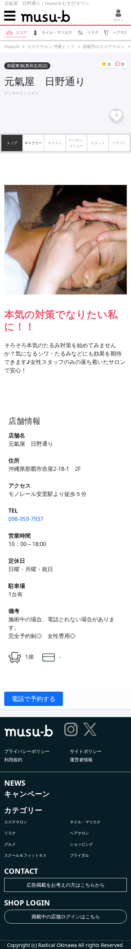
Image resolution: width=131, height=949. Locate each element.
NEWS (14, 783)
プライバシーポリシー (27, 751)
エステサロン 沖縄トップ (50, 46)
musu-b (11, 46)
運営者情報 (81, 759)
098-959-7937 (25, 519)
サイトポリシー (86, 751)
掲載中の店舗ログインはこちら (65, 916)
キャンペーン (27, 794)
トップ (12, 142)
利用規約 (13, 759)
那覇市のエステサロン (104, 46)
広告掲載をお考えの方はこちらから (66, 884)
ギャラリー (33, 142)
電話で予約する (34, 698)
